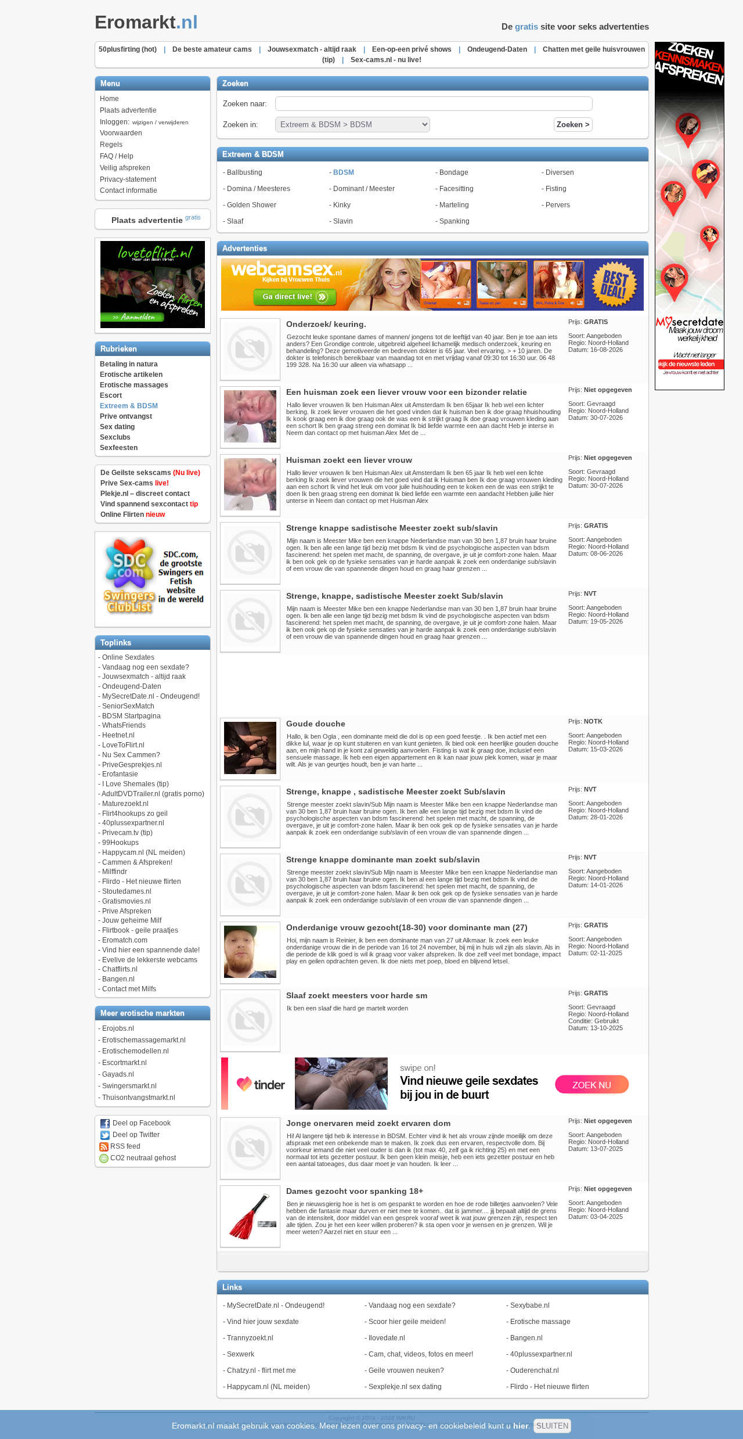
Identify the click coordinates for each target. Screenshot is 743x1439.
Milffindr (114, 872)
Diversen (560, 172)
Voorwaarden (121, 133)
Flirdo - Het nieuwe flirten (141, 881)
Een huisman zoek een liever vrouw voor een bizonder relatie (406, 392)
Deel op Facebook (141, 1123)
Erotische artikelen (131, 374)
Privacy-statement (128, 179)
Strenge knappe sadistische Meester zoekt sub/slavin (392, 528)
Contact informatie (128, 190)
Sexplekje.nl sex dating (405, 1387)
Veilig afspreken (125, 168)
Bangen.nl (118, 979)
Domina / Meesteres (258, 189)
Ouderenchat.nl (534, 1370)
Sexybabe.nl (530, 1305)
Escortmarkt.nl (124, 1063)
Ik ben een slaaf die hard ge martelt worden (347, 1008)
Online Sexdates (128, 657)
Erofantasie (120, 774)
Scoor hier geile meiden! (407, 1322)
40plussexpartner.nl (133, 823)
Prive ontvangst (126, 416)
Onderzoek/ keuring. (326, 324)
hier (520, 1425)
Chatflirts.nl (120, 969)
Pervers (558, 205)
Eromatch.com (124, 940)
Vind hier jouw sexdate (263, 1322)
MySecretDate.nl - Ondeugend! (151, 696)
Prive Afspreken (127, 911)
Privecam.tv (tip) (127, 833)
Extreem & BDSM (129, 406)
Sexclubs (115, 437)
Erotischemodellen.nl (135, 1051)
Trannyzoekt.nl (250, 1338)
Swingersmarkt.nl (129, 1086)
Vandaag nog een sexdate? (145, 667)
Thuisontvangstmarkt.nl (138, 1097)
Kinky (342, 205)
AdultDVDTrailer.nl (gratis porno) (153, 794)
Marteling (454, 205)
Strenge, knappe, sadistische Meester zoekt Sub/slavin (394, 595)
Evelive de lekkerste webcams (149, 960)
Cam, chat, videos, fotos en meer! (421, 1354)
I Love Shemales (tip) (135, 784)
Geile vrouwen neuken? (406, 1370)
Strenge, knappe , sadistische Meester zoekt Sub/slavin (396, 791)
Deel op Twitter (135, 1135)
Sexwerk (240, 1354)
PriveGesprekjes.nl (132, 765)
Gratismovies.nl (126, 901)
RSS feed (124, 1146)
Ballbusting (244, 172)
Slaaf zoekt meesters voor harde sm (356, 995)
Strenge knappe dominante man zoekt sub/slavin (383, 859)
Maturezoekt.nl (125, 804)
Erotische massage (540, 1322)
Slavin (343, 221)
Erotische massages (134, 385)
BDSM (343, 172)
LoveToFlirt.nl (123, 745)
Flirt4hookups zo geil (135, 814)
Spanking (454, 221)
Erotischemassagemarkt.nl (144, 1040)
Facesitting (456, 189)
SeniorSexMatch (128, 706)
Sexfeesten (119, 448)
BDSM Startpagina (131, 716)
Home (109, 99)
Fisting (556, 189)
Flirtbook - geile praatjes (140, 930)
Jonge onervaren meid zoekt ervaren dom (368, 1123)
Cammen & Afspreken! (137, 862)
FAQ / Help (117, 156)
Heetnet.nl (118, 735)
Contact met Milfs (129, 989)
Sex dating (117, 427)
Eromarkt (146, 22)
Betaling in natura (129, 364)
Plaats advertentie (128, 110)
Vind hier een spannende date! (151, 950)
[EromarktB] (689, 388)
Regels (111, 145)
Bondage (453, 172)
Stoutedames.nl (127, 891)
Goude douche (315, 723)
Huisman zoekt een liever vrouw (349, 460)
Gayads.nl (118, 1074)
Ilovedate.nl (387, 1338)
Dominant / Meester (364, 189)
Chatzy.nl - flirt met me (261, 1370)
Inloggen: (144, 122)
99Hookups (120, 843)
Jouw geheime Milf (131, 920)
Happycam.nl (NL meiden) (143, 852)
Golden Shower (251, 205)
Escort (111, 395)
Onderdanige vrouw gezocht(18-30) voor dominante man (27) (407, 927)
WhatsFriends (124, 725)
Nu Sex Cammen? (131, 755)
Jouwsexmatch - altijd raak (144, 676)
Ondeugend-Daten (131, 686)
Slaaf (235, 221)
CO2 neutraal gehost (142, 1158)
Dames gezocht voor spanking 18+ (354, 1191)
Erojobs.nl (118, 1028)
